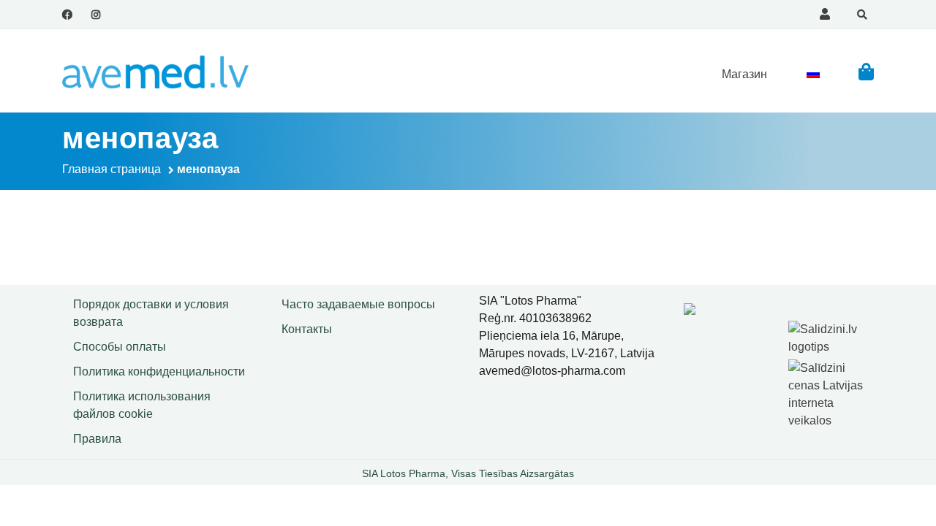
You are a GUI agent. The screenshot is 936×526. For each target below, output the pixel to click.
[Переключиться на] (813, 74)
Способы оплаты (119, 346)
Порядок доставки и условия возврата (151, 313)
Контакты (307, 329)
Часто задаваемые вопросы (358, 304)
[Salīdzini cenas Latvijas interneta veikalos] (833, 392)
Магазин (744, 74)
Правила (97, 438)
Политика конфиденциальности (159, 371)
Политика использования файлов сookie (142, 405)
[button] (866, 71)
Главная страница (111, 169)
